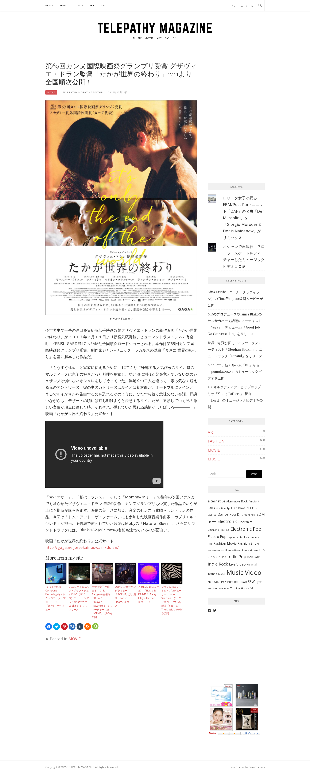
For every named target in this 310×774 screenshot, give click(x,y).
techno (218, 588)
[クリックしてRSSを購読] (87, 626)
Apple (230, 508)
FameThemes (257, 767)
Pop (223, 582)
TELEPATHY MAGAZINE (155, 27)
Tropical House (239, 588)
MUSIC (64, 5)
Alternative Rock (237, 501)
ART (92, 5)
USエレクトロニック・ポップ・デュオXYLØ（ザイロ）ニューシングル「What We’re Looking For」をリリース (79, 598)
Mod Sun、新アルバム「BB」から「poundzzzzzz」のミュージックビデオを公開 (235, 371)
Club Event (252, 508)
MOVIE (78, 5)
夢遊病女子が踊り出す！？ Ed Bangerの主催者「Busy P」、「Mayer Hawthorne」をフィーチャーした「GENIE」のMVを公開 (102, 602)
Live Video (237, 564)
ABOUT (105, 5)
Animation (220, 508)
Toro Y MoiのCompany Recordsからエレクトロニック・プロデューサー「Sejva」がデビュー (55, 598)
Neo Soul (214, 582)
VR (252, 588)
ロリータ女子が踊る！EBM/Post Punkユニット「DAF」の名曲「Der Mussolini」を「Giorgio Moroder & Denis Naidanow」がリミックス (243, 217)
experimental (235, 537)
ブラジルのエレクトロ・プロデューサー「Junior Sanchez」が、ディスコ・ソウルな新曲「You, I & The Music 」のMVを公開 (171, 600)
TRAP (226, 588)
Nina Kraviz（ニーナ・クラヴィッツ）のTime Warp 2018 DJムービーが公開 (235, 298)
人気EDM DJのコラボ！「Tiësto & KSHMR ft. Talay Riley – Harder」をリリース (148, 594)
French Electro (216, 550)
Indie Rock (218, 564)
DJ (239, 514)
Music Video (243, 572)
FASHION (216, 441)
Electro (212, 522)
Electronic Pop (245, 529)
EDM (260, 514)
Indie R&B (253, 557)
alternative (216, 501)
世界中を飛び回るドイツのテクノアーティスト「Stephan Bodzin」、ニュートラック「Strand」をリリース (235, 349)
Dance (212, 515)
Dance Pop (227, 514)
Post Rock (233, 582)
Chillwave (239, 508)
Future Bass (233, 550)
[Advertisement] (239, 88)
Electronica (245, 522)
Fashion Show (248, 543)
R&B (244, 582)
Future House (250, 550)
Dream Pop (248, 515)
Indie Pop (237, 556)
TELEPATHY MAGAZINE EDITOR (82, 92)
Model (221, 573)
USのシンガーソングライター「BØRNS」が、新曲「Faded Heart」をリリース (125, 596)
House (221, 556)
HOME (49, 5)
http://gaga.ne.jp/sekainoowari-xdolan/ (82, 547)
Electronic (227, 521)
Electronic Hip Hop (218, 529)
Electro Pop (217, 536)
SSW (251, 581)
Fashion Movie (225, 543)
